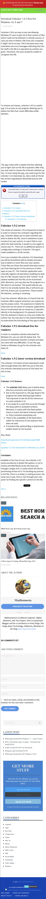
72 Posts (26, 612)
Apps (7, 827)
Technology (9, 860)
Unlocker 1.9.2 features (15, 219)
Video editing (9, 863)
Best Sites (8, 831)
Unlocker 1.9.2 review (11, 208)
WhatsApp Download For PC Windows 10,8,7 (21, 754)
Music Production (11, 847)
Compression (9, 834)
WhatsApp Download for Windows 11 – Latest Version (23, 739)
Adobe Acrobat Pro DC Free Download (18, 747)
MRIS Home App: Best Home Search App (15, 528)
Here (3, 353)
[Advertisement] (23, 81)
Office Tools (9, 850)
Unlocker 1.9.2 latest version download (18, 216)
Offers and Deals (21, 896)
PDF (6, 853)
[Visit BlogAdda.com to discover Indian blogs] (23, 890)
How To (8, 840)
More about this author (22, 606)
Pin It (3, 489)
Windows (8, 866)
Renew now (38, 3)
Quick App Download (11, 10)
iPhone (7, 844)
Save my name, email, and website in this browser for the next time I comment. (20, 701)
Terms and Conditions (21, 893)
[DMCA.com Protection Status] (30, 887)
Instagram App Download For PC (16, 751)
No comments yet (10, 640)
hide (22, 203)
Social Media (9, 856)
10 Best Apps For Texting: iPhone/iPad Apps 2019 (18, 561)
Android (8, 824)
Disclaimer (5, 893)
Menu (41, 10)
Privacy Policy (6, 896)
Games (7, 837)
